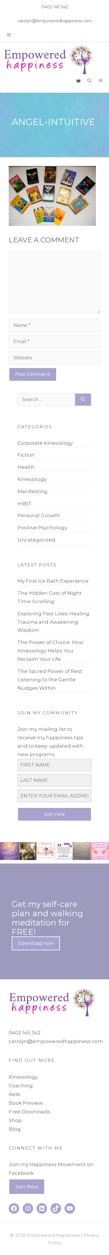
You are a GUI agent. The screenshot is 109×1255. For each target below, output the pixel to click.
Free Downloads (29, 1112)
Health (26, 467)
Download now (35, 943)
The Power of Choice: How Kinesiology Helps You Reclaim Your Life (50, 650)
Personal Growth (38, 515)
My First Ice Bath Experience (53, 581)
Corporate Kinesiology (45, 443)
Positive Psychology (42, 527)
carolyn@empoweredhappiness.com (54, 20)
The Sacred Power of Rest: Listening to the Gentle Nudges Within (50, 679)
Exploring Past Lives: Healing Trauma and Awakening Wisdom (53, 622)
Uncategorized (36, 540)
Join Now (26, 1187)
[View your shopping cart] (78, 80)
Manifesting (32, 491)
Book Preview (26, 1103)
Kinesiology (32, 479)
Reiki (15, 1094)
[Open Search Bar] (89, 80)
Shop (15, 1120)
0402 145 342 (54, 7)
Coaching (21, 1085)
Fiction (26, 455)
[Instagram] (15, 856)
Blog (15, 1129)
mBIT (24, 503)
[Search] (83, 400)
